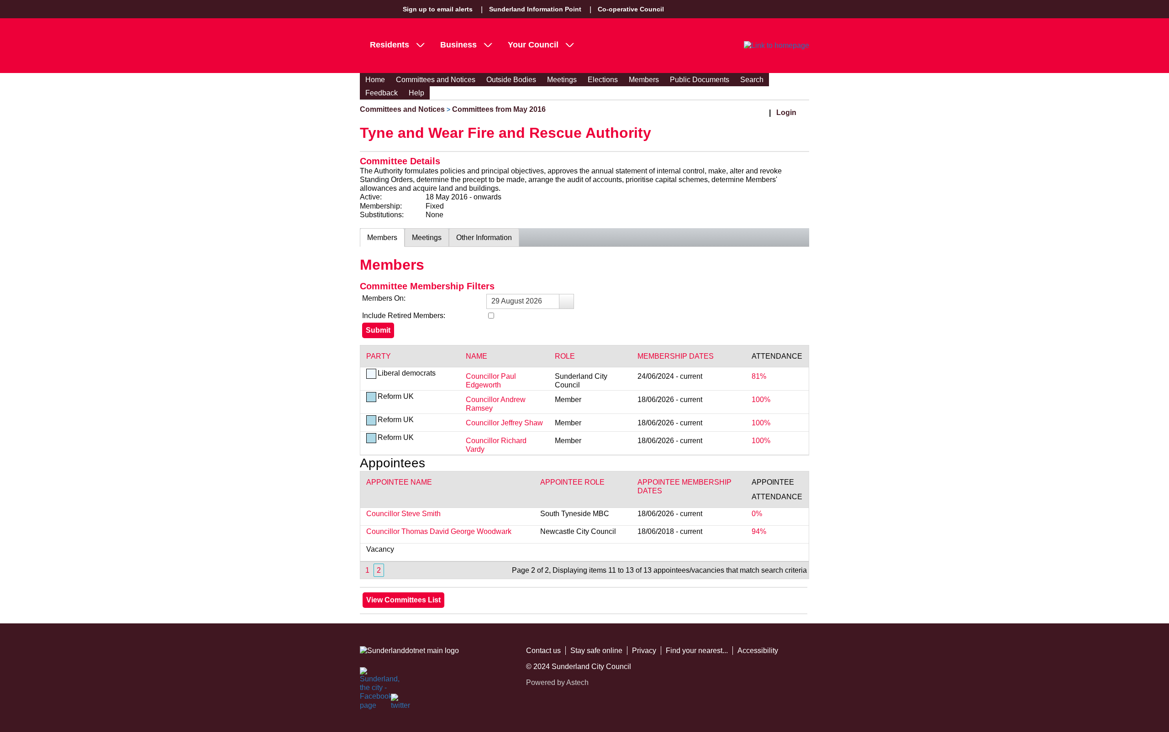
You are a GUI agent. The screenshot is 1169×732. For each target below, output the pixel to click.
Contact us (543, 650)
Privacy (644, 650)
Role (565, 356)
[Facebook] (370, 677)
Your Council (533, 44)
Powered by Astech (557, 682)
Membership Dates (675, 356)
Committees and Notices (435, 80)
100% (761, 399)
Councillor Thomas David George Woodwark (438, 531)
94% (759, 531)
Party (378, 356)
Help (416, 93)
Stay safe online (596, 650)
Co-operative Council (631, 9)
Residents (389, 44)
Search (752, 80)
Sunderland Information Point (535, 9)
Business (458, 44)
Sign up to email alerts (438, 9)
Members (644, 80)
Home (375, 80)
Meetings (562, 80)
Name (476, 356)
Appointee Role (572, 482)
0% (757, 514)
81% (759, 376)
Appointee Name (399, 482)
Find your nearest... (697, 650)
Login (786, 112)
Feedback (381, 93)
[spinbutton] (530, 301)
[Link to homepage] (776, 45)
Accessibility (757, 650)
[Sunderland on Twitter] (401, 704)
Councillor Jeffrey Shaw (504, 423)
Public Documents (699, 80)
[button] (566, 301)
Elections (603, 80)
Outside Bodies (511, 80)
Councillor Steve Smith (403, 514)
